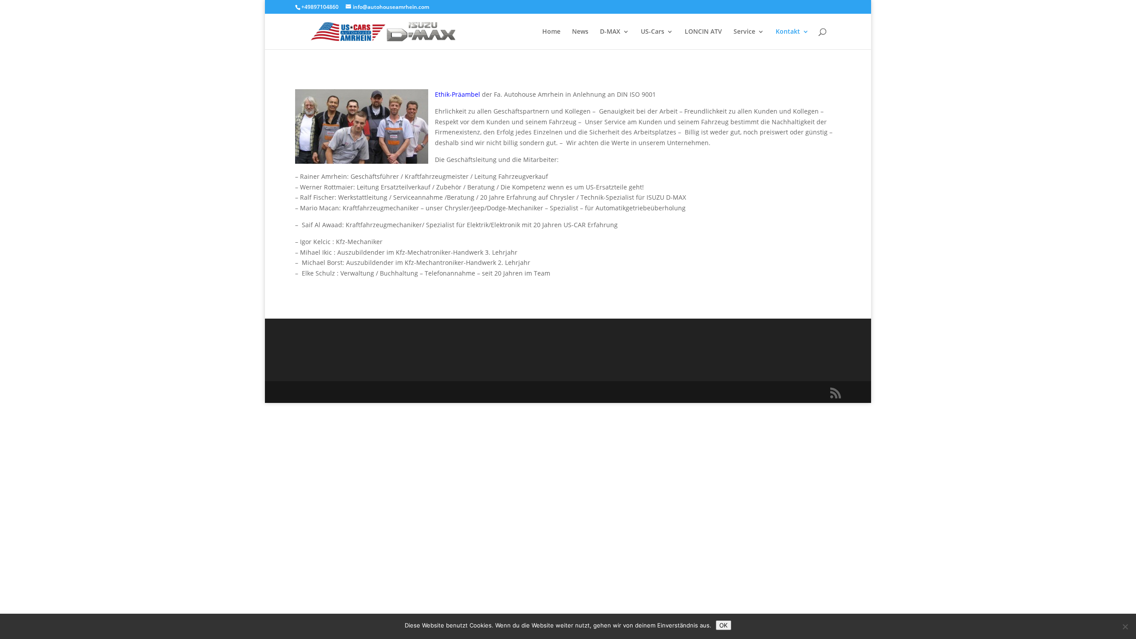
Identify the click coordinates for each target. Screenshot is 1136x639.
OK (723, 625)
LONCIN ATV (703, 32)
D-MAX (610, 32)
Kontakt (788, 32)
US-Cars (652, 32)
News (580, 32)
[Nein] (1124, 626)
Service (744, 32)
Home (551, 32)
